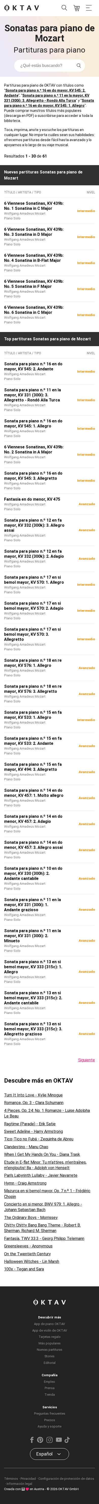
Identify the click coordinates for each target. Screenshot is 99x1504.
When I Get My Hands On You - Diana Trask (42, 1154)
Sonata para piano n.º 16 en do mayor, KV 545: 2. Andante (33, 366)
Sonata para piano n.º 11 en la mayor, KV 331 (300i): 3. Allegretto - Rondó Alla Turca (32, 395)
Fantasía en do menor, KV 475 (32, 499)
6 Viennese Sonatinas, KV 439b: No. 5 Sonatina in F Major (33, 284)
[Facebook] (32, 1442)
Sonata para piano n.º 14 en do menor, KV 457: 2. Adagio (33, 819)
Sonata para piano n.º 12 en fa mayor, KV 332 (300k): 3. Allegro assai (34, 525)
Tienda (49, 1394)
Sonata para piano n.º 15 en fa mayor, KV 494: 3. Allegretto (33, 767)
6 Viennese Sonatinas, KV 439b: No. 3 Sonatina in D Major (33, 232)
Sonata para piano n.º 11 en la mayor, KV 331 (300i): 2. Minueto (32, 935)
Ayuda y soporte (49, 1426)
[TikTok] (67, 1442)
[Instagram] (49, 1442)
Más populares (50, 1343)
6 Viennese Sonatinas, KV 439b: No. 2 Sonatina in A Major (33, 449)
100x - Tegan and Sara (24, 1269)
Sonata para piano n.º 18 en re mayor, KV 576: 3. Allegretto (33, 689)
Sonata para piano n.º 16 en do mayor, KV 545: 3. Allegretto (33, 476)
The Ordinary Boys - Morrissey (31, 1217)
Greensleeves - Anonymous (28, 1246)
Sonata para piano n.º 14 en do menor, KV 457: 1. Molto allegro (33, 793)
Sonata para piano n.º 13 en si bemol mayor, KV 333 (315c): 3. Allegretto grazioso (33, 1029)
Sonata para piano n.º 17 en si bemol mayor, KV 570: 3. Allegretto (32, 634)
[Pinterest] (40, 1442)
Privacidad (28, 1479)
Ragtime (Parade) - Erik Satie (30, 1123)
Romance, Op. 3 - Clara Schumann (33, 1102)
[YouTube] (59, 1442)
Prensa (50, 1388)
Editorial (50, 1363)
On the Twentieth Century (27, 1254)
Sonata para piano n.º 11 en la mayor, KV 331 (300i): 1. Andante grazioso (32, 904)
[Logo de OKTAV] (21, 8)
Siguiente (86, 1060)
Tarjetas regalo (50, 1337)
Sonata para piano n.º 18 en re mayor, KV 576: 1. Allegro (33, 663)
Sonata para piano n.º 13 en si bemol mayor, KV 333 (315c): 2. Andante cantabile (33, 997)
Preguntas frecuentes (49, 1413)
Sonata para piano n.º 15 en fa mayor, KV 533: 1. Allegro (33, 715)
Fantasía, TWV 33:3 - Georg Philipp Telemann (44, 1238)
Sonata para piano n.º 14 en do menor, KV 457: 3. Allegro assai (33, 845)
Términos (11, 1479)
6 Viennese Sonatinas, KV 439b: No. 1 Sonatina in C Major (33, 206)
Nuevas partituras (49, 1350)
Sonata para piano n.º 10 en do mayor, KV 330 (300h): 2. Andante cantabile (33, 873)
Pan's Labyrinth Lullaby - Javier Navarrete (40, 1175)
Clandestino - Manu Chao (26, 1146)
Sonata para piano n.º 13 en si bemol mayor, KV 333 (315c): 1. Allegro (33, 966)
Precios (49, 1420)
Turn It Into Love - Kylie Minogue (33, 1095)
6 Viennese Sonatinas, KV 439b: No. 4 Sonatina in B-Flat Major (33, 258)
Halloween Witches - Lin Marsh (31, 1261)
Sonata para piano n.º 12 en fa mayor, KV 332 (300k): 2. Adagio (34, 554)
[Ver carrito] (77, 8)
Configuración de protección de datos (66, 1479)
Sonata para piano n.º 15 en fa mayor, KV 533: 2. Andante (33, 741)
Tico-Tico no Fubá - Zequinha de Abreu (38, 1139)
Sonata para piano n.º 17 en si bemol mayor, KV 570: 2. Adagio (33, 606)
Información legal (19, 1484)
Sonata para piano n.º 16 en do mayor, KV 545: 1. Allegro (33, 423)
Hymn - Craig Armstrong (25, 1183)
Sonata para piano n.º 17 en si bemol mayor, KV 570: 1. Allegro (34, 580)
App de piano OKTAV (49, 1324)
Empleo (49, 1382)
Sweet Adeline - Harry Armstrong (33, 1131)
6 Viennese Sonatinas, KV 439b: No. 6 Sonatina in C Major (33, 310)
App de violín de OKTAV (49, 1330)
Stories (49, 1356)
